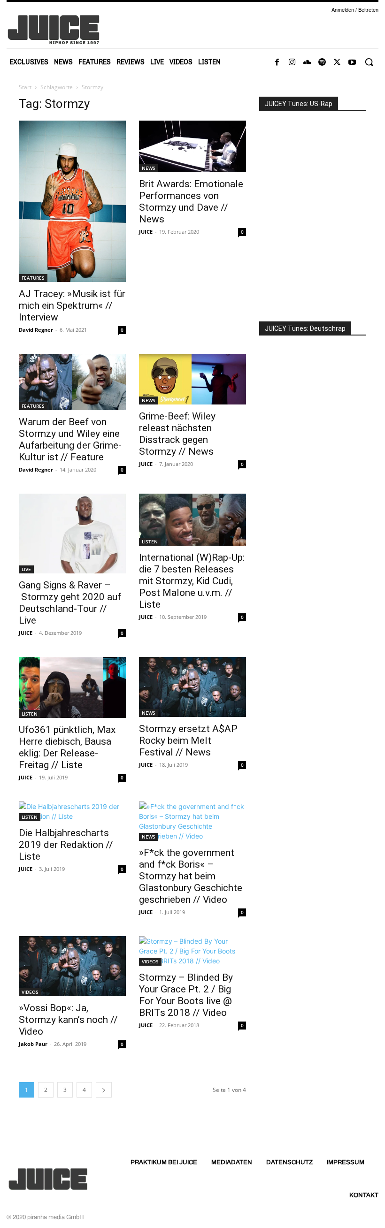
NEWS (148, 168)
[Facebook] (277, 62)
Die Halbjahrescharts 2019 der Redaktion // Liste (66, 844)
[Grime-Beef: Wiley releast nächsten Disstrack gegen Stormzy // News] (192, 379)
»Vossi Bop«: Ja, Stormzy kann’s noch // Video (68, 1019)
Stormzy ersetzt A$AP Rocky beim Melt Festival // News (188, 740)
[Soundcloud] (307, 62)
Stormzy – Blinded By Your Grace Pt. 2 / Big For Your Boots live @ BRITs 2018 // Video (186, 995)
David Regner (36, 329)
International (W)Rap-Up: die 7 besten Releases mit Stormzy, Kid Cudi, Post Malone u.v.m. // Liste (192, 581)
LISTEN (150, 541)
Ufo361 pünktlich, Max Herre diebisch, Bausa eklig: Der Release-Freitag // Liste (67, 747)
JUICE (146, 231)
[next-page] (104, 1090)
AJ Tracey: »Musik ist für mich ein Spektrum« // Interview (72, 305)
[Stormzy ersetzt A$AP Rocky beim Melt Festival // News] (192, 687)
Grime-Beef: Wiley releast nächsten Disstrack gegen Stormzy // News (177, 434)
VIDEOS (30, 992)
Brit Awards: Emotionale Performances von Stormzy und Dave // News (191, 201)
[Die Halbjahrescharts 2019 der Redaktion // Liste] (72, 811)
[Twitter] (337, 62)
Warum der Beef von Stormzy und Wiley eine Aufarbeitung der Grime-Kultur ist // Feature (70, 439)
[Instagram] (292, 62)
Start (25, 87)
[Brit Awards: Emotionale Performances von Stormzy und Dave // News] (192, 146)
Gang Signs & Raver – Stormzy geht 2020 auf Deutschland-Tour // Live (70, 603)
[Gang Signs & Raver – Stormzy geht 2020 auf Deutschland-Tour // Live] (72, 533)
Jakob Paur (33, 1043)
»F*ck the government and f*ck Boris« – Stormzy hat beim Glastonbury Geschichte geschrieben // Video (190, 876)
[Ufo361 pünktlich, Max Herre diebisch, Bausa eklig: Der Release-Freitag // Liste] (72, 687)
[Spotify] (322, 62)
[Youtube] (352, 62)
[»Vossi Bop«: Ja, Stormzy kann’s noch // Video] (72, 966)
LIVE (26, 569)
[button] (369, 62)
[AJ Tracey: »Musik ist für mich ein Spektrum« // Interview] (72, 201)
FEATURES (33, 278)
